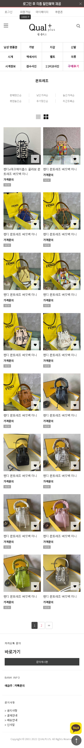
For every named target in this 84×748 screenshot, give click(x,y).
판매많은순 (15, 95)
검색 (78, 25)
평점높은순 (15, 101)
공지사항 (10, 702)
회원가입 (25, 12)
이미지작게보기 (45, 116)
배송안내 (12, 720)
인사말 (11, 725)
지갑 (52, 47)
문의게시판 (42, 662)
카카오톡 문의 (13, 643)
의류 (73, 57)
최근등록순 (68, 101)
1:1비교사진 (52, 66)
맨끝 (49, 625)
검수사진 (31, 66)
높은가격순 (68, 95)
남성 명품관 (10, 47)
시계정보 (10, 66)
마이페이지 (42, 12)
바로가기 (13, 651)
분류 (5, 25)
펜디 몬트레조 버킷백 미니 (60, 169)
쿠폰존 (59, 12)
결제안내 (12, 715)
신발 (73, 47)
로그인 (8, 12)
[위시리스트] (35, 159)
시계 (10, 57)
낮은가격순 (42, 95)
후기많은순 (42, 101)
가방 (31, 47)
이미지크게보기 (38, 116)
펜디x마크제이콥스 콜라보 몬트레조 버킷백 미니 (22, 171)
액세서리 (31, 57)
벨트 (52, 57)
